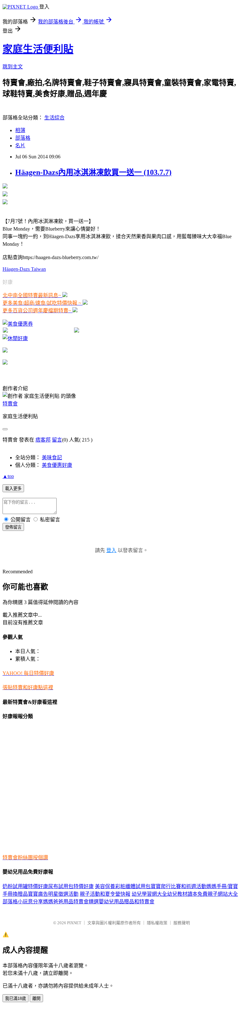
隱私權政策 (157, 922)
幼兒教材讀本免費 (187, 894)
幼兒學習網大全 (149, 894)
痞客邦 (43, 439)
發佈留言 (13, 527)
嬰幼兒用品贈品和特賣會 (126, 901)
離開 (36, 998)
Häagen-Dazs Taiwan (24, 269)
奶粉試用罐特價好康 (25, 886)
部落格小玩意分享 (23, 901)
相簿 (20, 130)
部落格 (22, 138)
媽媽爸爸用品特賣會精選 (71, 901)
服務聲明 (181, 922)
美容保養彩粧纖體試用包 (123, 886)
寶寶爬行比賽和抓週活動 (178, 886)
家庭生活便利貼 (38, 49)
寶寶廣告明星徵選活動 (53, 894)
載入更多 (13, 488)
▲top (8, 476)
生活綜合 (54, 117)
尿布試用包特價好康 (71, 886)
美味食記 (52, 457)
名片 (20, 145)
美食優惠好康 (57, 465)
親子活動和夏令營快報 (105, 894)
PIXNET (74, 922)
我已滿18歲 (15, 998)
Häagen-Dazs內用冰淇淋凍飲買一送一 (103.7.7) (93, 172)
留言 (57, 439)
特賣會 (10, 403)
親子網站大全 (223, 894)
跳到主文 (13, 66)
